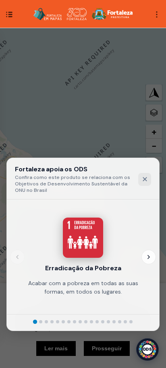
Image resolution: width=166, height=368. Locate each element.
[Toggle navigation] (156, 13)
